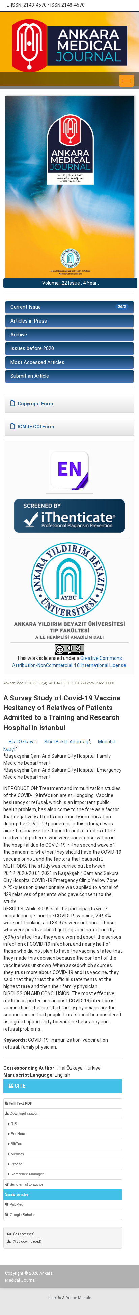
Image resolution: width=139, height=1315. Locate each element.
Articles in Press (28, 321)
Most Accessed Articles (37, 362)
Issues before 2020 (32, 348)
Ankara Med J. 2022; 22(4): (25, 683)
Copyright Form (35, 403)
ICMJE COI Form (35, 426)
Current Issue (68, 307)
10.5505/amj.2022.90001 (95, 683)
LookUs (54, 1298)
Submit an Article (29, 376)
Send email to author (26, 1184)
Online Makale (78, 1298)
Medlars (17, 1154)
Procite (16, 1164)
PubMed (16, 1204)
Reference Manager (27, 1174)
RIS (13, 1124)
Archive (18, 335)
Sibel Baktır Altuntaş (66, 741)
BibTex (16, 1144)
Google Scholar (22, 1215)
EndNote (17, 1134)
